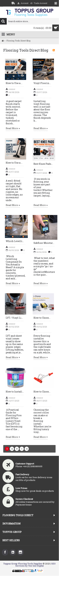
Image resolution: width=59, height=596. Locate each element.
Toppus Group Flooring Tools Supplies (22, 563)
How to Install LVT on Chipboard (15, 391)
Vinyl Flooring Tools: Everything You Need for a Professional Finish (42, 83)
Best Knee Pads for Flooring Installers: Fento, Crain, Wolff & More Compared (43, 163)
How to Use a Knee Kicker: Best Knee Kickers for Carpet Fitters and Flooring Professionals (15, 83)
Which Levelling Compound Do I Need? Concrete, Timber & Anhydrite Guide (15, 241)
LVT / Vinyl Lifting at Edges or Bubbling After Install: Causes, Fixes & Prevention (15, 317)
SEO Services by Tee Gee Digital (35, 564)
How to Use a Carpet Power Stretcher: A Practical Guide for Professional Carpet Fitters (15, 162)
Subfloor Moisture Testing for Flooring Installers (44, 242)
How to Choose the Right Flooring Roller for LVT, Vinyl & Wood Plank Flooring (42, 391)
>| (26, 448)
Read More (12, 128)
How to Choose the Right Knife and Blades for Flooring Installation (42, 317)
